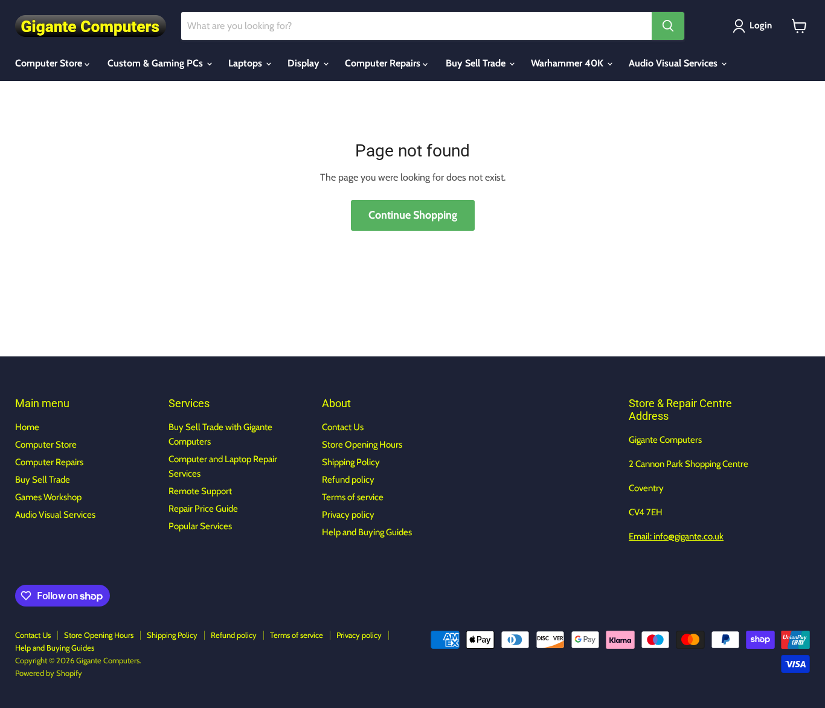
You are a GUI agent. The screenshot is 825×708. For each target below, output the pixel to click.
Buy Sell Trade (477, 63)
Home (27, 427)
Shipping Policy (351, 462)
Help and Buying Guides (367, 532)
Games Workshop (48, 497)
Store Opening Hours (362, 444)
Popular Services (200, 526)
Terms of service (353, 497)
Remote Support (200, 491)
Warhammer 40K (568, 63)
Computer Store (50, 63)
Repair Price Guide (203, 508)
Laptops (246, 63)
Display (304, 63)
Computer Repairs (384, 63)
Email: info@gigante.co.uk (676, 536)
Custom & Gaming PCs (156, 63)
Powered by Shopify (48, 673)
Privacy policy (348, 514)
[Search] (668, 26)
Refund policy (348, 479)
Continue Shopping (412, 215)
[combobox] (416, 26)
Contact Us (343, 427)
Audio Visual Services (674, 63)
